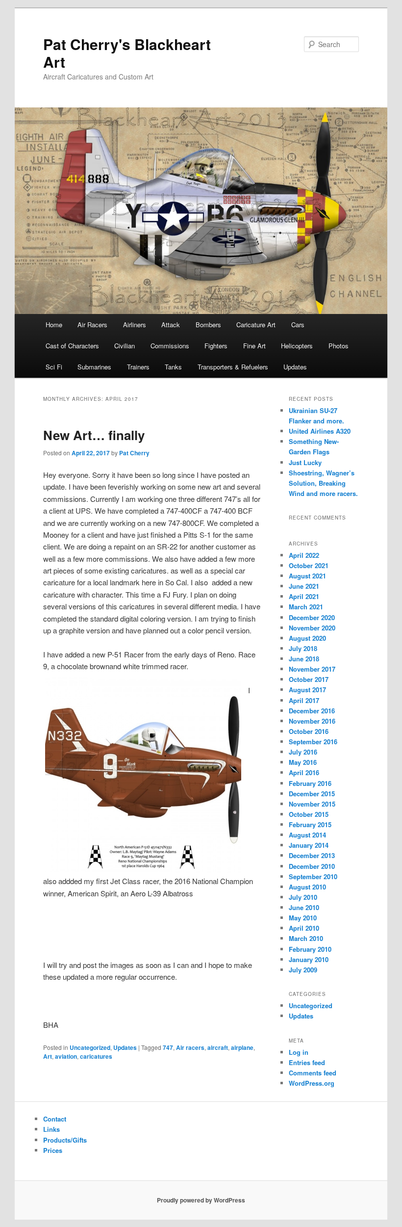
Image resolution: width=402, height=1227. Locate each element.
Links (51, 1129)
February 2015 (310, 824)
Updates (295, 366)
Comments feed (312, 1072)
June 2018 (304, 658)
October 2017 (308, 679)
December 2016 (312, 710)
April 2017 (304, 700)
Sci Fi (54, 366)
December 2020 (312, 617)
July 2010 (303, 897)
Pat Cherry (134, 452)
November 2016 (312, 721)
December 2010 (312, 866)
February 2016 (310, 783)
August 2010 (307, 886)
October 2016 (308, 731)
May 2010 (303, 917)
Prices (52, 1150)
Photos (338, 345)
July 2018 (303, 648)
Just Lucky (305, 462)
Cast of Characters (72, 345)
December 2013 (312, 855)
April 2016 (304, 772)
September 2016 (313, 741)
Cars (297, 324)
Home (54, 324)
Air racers (190, 1047)
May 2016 (303, 762)
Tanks (173, 366)
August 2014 (307, 834)
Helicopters (297, 345)
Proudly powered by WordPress (201, 1200)
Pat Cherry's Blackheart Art (127, 52)
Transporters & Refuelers (233, 366)
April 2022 (304, 555)
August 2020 (307, 638)
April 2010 (304, 928)
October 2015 (308, 814)
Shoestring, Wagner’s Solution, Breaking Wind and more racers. (323, 483)
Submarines (94, 366)
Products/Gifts (65, 1140)
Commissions (170, 345)
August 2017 (307, 689)
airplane (242, 1047)
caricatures (96, 1056)
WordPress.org (311, 1083)
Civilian (124, 345)
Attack (170, 324)
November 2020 (312, 627)
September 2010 (313, 876)
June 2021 (304, 586)
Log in (298, 1052)
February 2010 (310, 949)
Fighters (215, 345)
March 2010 (306, 938)
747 (168, 1047)
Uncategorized (90, 1047)
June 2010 (304, 907)
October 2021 (308, 565)
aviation (66, 1056)
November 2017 (312, 669)
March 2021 (306, 606)
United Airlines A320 (320, 431)
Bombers (208, 324)
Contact (54, 1118)
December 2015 (312, 793)
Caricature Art (256, 324)
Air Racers (92, 324)
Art (47, 1056)
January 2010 (308, 959)
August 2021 (307, 575)
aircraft (217, 1047)
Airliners (134, 324)
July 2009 (303, 969)
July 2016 (303, 752)
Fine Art (254, 345)
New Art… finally (94, 435)
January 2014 (308, 845)
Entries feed (307, 1062)
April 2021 (304, 596)
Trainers (138, 366)
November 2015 (312, 804)
